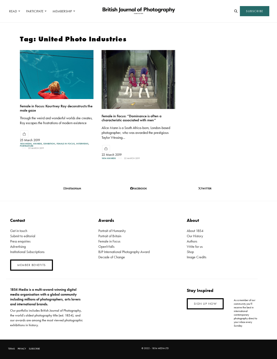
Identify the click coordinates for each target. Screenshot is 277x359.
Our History (195, 236)
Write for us (195, 246)
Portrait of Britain (109, 236)
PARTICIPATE (34, 11)
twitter (206, 188)
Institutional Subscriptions (27, 251)
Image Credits (196, 257)
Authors (192, 241)
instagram (73, 188)
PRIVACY (22, 348)
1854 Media (26, 144)
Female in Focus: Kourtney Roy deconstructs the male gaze (56, 108)
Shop (190, 251)
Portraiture (26, 146)
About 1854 (195, 230)
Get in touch (18, 230)
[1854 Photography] (138, 11)
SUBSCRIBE (254, 11)
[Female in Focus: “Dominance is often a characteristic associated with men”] (138, 79)
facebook (140, 188)
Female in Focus (66, 144)
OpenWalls (106, 246)
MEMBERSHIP (62, 11)
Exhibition (49, 144)
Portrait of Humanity (112, 230)
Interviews (82, 144)
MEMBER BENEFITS (31, 265)
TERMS (11, 348)
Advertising (18, 246)
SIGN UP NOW (205, 304)
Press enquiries (20, 241)
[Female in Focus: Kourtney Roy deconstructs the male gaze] (56, 74)
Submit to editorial (22, 236)
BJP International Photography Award (124, 251)
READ (13, 11)
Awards (37, 144)
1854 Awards (109, 158)
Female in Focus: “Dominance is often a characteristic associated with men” (131, 118)
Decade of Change (111, 257)
